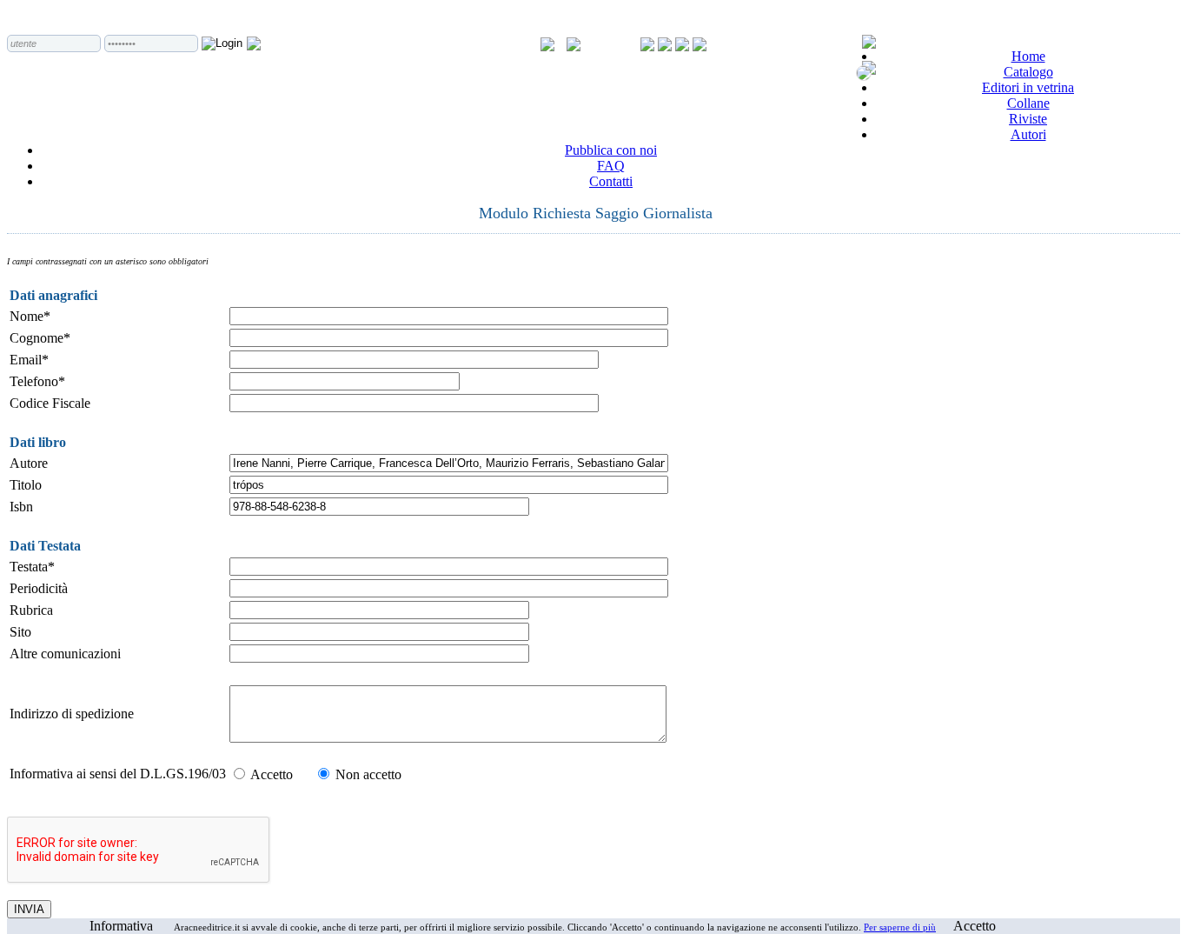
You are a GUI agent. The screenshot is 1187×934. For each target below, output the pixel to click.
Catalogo (1028, 71)
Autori (1028, 134)
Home (1028, 56)
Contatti (611, 181)
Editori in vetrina (1028, 87)
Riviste (1028, 118)
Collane (1028, 103)
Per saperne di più (900, 927)
